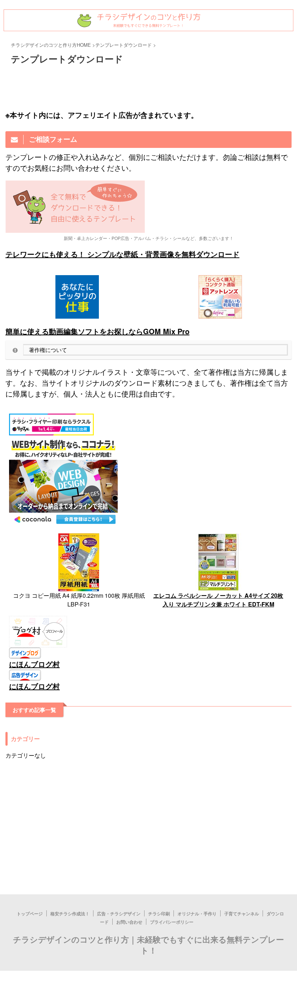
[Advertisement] (148, 909)
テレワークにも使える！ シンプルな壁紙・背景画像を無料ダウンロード (122, 254)
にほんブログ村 (34, 664)
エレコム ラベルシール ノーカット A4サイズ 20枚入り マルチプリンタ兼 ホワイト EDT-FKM (218, 599)
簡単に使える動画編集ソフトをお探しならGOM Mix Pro (97, 331)
